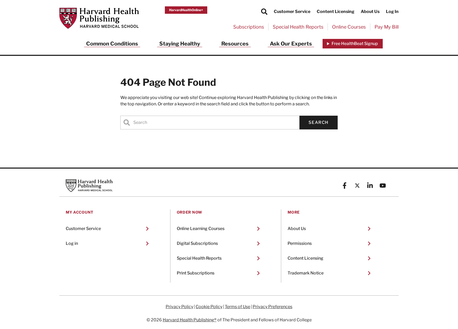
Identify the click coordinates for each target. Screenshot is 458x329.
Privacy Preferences (272, 307)
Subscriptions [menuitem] (248, 27)
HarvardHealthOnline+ (186, 10)
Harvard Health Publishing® (190, 319)
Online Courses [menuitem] (349, 27)
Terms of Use (237, 307)
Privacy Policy (179, 307)
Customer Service (292, 11)
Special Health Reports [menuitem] (298, 27)
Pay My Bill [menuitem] (387, 27)
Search (319, 122)
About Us (370, 11)
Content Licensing (335, 11)
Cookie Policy (209, 307)
